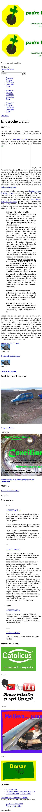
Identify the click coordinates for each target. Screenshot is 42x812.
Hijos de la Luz (11, 789)
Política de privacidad (13, 806)
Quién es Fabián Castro (14, 804)
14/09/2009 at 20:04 (13, 610)
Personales (9, 78)
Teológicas (10, 82)
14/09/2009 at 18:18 (13, 633)
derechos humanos (12, 343)
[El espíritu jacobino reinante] (5, 349)
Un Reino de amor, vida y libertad (18, 794)
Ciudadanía (10, 84)
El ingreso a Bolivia (7, 428)
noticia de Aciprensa (20, 140)
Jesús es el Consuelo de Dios (10, 491)
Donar (8, 86)
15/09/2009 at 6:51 (12, 549)
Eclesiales (9, 80)
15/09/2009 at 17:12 (13, 510)
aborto (3, 343)
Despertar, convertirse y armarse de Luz (20, 791)
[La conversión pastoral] (5, 364)
